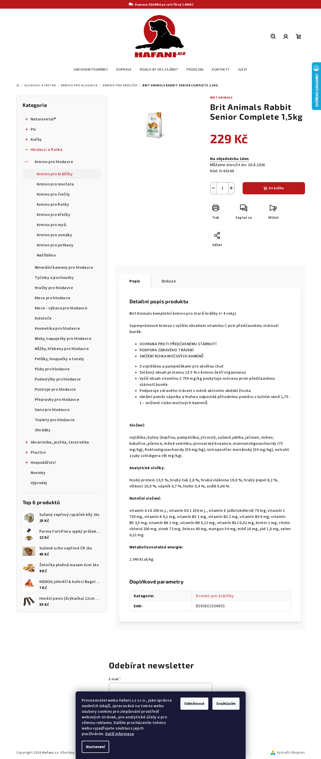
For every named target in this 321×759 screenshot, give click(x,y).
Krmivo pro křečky (54, 214)
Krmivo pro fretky (53, 204)
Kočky (36, 139)
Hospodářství (43, 462)
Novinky (38, 473)
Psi (33, 129)
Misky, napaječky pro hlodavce (63, 338)
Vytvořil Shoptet (291, 752)
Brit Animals (221, 98)
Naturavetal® (43, 119)
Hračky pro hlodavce (54, 288)
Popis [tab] (134, 281)
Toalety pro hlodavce (55, 420)
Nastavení (95, 747)
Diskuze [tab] (169, 281)
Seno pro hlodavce (52, 410)
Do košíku (276, 188)
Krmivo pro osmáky (54, 235)
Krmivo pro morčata (55, 184)
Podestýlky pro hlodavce (58, 379)
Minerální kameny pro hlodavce (64, 267)
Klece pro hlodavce (53, 298)
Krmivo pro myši (51, 225)
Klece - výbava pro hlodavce (61, 308)
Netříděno (46, 255)
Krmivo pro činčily (53, 194)
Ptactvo (38, 452)
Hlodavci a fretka (47, 149)
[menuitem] (91, 69)
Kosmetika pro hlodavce (57, 328)
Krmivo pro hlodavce (54, 162)
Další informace (119, 734)
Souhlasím (226, 703)
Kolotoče (43, 318)
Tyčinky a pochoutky (54, 277)
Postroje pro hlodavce (55, 389)
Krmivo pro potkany (55, 245)
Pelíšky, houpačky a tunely (59, 359)
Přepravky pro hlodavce (57, 399)
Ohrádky (43, 430)
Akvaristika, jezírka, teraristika (60, 442)
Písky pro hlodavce (52, 369)
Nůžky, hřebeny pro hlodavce (62, 349)
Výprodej (39, 483)
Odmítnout (194, 703)
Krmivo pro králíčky (55, 174)
